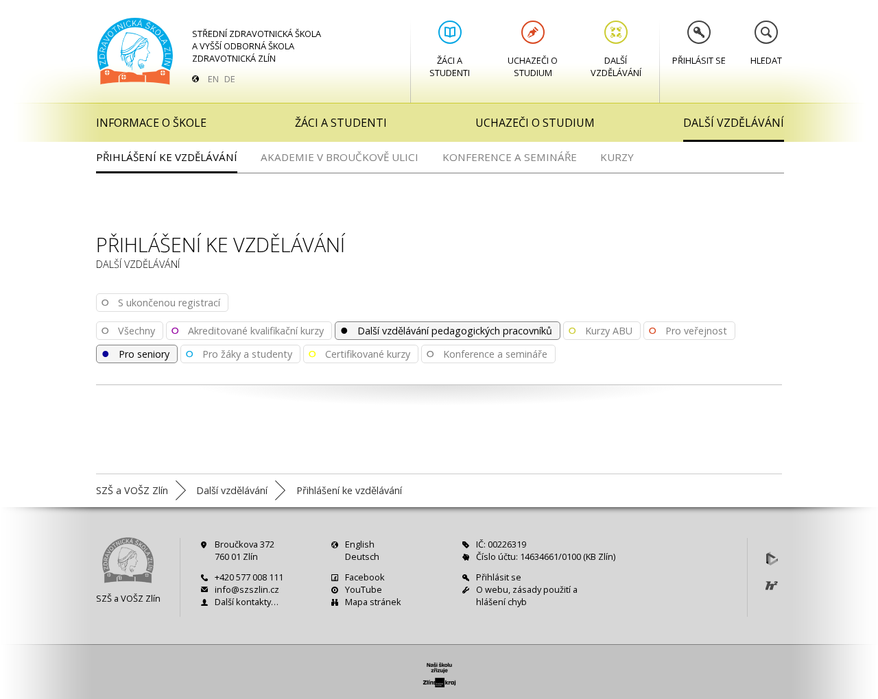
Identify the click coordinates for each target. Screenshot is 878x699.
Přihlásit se (699, 60)
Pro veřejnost (687, 329)
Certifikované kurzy (359, 353)
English (360, 544)
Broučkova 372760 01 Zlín (244, 550)
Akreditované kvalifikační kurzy (247, 329)
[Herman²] (771, 586)
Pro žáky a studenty (239, 353)
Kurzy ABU (600, 329)
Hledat (766, 60)
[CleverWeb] (771, 558)
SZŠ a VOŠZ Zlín (128, 598)
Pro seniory (135, 353)
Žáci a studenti (449, 66)
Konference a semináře (509, 157)
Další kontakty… (246, 602)
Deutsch (362, 556)
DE (229, 79)
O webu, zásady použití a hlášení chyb (527, 595)
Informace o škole (151, 122)
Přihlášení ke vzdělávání (166, 157)
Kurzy (617, 157)
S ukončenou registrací (161, 301)
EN (213, 79)
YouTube (363, 589)
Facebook (365, 577)
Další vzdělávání (616, 66)
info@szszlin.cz (247, 589)
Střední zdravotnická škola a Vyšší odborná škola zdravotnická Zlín (256, 45)
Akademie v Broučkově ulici (339, 157)
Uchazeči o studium (533, 66)
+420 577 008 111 (249, 577)
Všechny (128, 329)
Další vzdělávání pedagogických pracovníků (445, 329)
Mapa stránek (373, 602)
